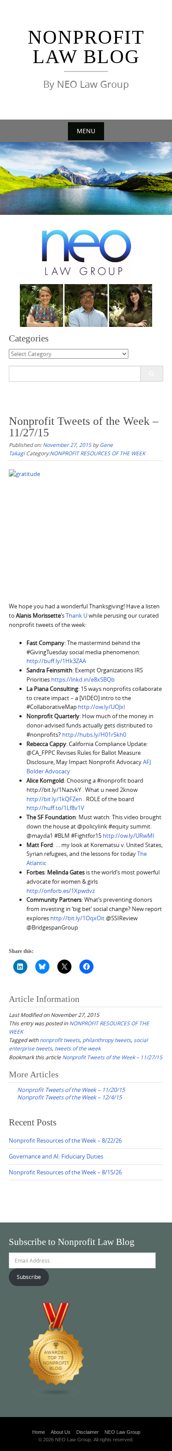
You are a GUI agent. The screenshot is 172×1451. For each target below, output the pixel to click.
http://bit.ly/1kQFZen (54, 799)
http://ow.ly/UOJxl (101, 707)
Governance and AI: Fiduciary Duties (56, 1156)
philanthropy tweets (106, 1039)
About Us (61, 1432)
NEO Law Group (122, 1432)
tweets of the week (78, 1048)
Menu (86, 131)
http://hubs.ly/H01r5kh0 (94, 735)
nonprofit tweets (60, 1039)
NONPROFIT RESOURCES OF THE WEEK (97, 453)
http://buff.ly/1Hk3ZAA (56, 661)
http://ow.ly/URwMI (128, 836)
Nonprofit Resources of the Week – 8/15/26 (65, 1172)
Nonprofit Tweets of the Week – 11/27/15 (112, 1057)
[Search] (151, 374)
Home (38, 1432)
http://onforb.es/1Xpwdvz (60, 891)
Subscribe (29, 1276)
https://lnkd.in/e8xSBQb (83, 679)
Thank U (76, 615)
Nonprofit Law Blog (86, 46)
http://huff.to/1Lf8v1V (55, 808)
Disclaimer (87, 1432)
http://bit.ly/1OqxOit (77, 918)
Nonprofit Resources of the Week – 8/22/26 (65, 1140)
